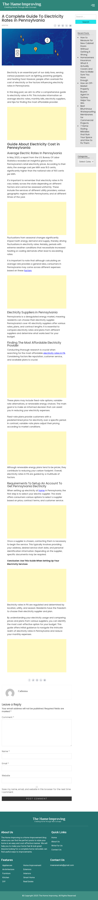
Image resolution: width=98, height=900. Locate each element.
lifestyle (5, 25)
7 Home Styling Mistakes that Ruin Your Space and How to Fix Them (86, 134)
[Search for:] (85, 16)
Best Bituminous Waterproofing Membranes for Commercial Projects (87, 115)
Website (6, 775)
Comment (8, 717)
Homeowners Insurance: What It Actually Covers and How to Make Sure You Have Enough (87, 69)
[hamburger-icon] (93, 5)
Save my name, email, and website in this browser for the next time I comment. (36, 791)
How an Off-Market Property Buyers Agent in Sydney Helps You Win (86, 93)
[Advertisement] (36, 123)
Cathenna (23, 691)
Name (6, 751)
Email (5, 763)
